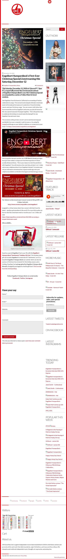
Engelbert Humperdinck (10, 85)
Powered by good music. (59, 557)
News (18, 85)
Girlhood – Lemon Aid (52, 251)
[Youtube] (54, 500)
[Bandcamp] (14, 500)
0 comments (39, 85)
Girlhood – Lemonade (52, 229)
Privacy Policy (24, 555)
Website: (5, 309)
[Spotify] (39, 500)
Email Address (50, 304)
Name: (4, 294)
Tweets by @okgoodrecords (54, 324)
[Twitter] (46, 500)
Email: (4, 301)
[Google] (31, 500)
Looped (4, 124)
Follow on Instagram (56, 352)
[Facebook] (23, 500)
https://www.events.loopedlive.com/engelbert (22, 126)
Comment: (5, 320)
